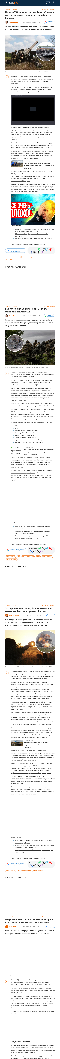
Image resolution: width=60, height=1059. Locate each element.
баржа (38, 556)
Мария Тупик (12, 926)
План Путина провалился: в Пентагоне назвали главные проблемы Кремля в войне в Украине (39, 165)
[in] (41, 252)
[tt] (34, 252)
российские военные (28, 556)
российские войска (11, 559)
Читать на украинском (48, 9)
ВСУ (19, 257)
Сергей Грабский (38, 870)
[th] (43, 249)
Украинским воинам (17, 76)
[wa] (39, 249)
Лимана (21, 982)
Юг (36, 385)
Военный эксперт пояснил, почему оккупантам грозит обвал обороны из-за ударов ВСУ (38, 745)
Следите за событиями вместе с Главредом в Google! (17, 250)
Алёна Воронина (13, 22)
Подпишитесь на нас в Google (50, 22)
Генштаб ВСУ (9, 260)
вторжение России (34, 257)
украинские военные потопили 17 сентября (30, 460)
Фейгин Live (33, 988)
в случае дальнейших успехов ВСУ (42, 779)
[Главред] (13, 3)
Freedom (44, 678)
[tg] (46, 249)
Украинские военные (17, 372)
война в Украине (10, 257)
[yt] (50, 249)
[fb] (31, 252)
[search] (53, 2)
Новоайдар (45, 257)
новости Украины (27, 870)
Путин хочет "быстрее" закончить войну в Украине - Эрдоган (34, 238)
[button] (6, 3)
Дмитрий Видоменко (15, 615)
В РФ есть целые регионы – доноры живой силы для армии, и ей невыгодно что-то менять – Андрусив (38, 452)
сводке (37, 89)
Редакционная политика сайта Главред (34, 244)
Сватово (24, 257)
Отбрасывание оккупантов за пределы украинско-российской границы (33, 671)
